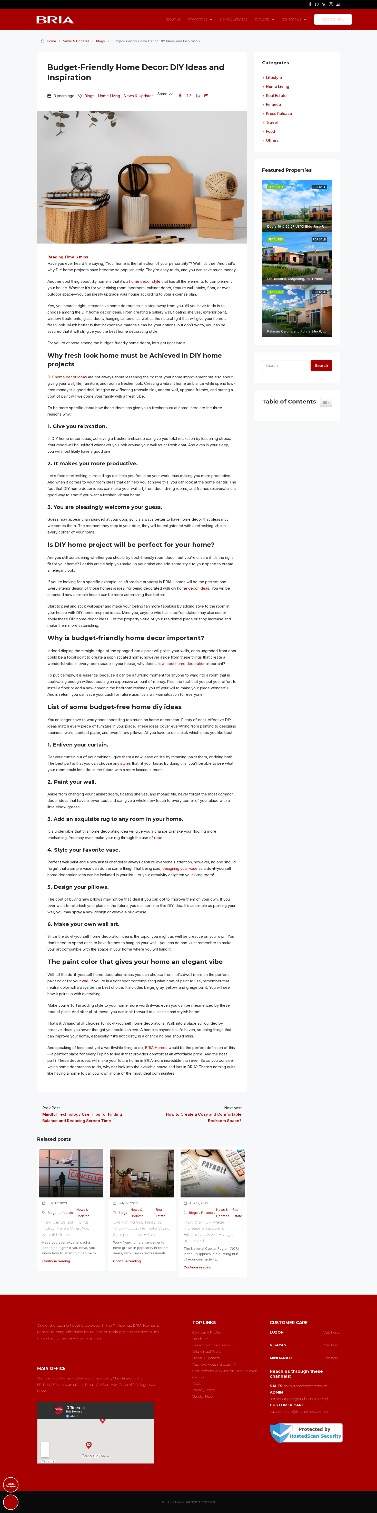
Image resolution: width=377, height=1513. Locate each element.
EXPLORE (262, 19)
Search (321, 365)
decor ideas (198, 588)
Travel (272, 122)
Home (51, 41)
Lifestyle (66, 1213)
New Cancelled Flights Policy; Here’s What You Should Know (66, 1228)
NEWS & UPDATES (233, 19)
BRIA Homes (156, 1047)
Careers (198, 1377)
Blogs (100, 41)
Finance (207, 1213)
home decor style (144, 281)
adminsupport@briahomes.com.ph (300, 1398)
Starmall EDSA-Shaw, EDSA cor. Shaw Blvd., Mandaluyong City (90, 1378)
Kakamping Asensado (211, 1345)
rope (158, 837)
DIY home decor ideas (67, 377)
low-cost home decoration (181, 663)
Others (272, 140)
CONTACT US (291, 19)
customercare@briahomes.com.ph (299, 1411)
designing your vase (179, 868)
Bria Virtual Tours (206, 1351)
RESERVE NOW (333, 19)
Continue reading (56, 1261)
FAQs (196, 1383)
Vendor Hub (202, 1396)
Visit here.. (331, 1332)
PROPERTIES (197, 19)
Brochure (200, 1338)
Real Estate (160, 1213)
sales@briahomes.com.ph (305, 1386)
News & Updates (76, 41)
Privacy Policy (203, 1390)
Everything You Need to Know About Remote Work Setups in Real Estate (141, 1228)
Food (270, 131)
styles (125, 763)
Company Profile (206, 1332)
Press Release (279, 113)
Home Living (109, 95)
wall (85, 981)
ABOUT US (173, 19)
